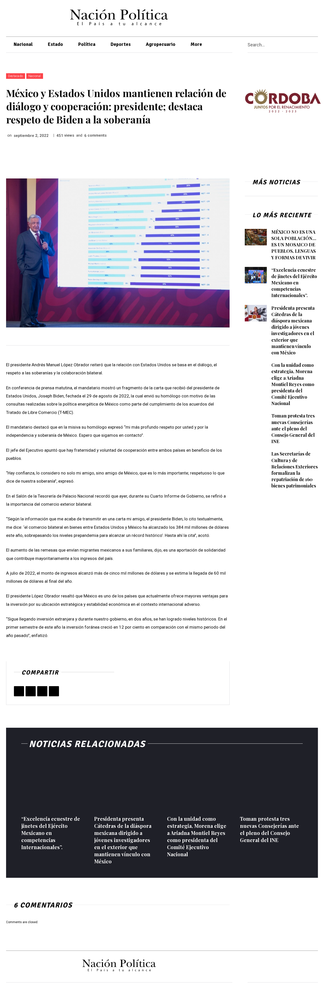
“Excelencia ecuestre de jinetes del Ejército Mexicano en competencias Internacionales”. (294, 283)
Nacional (34, 76)
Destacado (15, 76)
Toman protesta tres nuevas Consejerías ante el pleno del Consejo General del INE (293, 428)
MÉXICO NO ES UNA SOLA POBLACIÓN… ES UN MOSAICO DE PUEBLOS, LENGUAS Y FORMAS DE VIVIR (293, 245)
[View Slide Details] (283, 100)
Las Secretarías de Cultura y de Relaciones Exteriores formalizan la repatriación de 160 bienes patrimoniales (294, 470)
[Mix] (54, 691)
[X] (287, 17)
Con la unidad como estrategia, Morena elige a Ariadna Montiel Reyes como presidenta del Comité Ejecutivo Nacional (292, 384)
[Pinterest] (42, 691)
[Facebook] (277, 17)
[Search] (316, 45)
